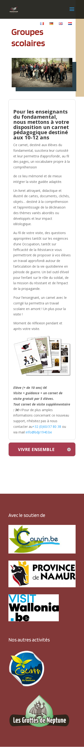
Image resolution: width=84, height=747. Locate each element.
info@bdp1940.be (39, 432)
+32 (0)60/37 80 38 (46, 426)
